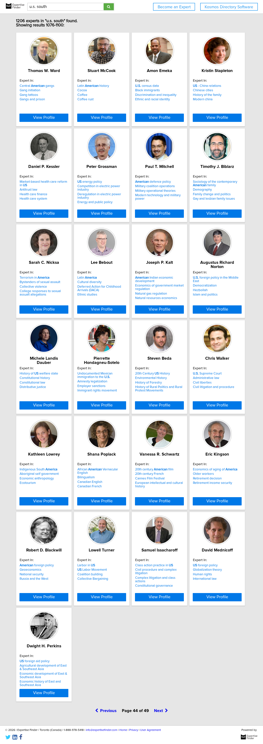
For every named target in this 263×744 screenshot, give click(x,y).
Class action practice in (154, 565)
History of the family (207, 95)
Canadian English (89, 482)
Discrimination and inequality (155, 95)
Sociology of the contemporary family (215, 183)
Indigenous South (38, 469)
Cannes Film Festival (150, 478)
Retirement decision (207, 478)
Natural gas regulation (151, 293)
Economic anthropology (37, 478)
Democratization (205, 285)
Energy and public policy (94, 202)
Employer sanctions (91, 386)
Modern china (203, 99)
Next (158, 711)
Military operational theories (155, 191)
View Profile (44, 118)
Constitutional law (32, 382)
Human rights (202, 574)
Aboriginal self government (39, 474)
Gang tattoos (29, 95)
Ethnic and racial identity (152, 99)
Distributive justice (33, 387)
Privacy (133, 730)
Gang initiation (30, 90)
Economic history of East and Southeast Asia (40, 683)
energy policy (89, 181)
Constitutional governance (154, 585)
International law (205, 579)
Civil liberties (202, 382)
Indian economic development (154, 279)
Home (123, 730)
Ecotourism (28, 483)
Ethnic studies (87, 294)
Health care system (33, 198)
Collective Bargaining (92, 579)
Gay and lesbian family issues (214, 198)
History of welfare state (39, 373)
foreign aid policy (34, 661)
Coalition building (90, 574)
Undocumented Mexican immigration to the (94, 375)
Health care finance (33, 194)
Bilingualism (86, 477)
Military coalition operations (155, 186)
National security (32, 574)
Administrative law (206, 378)
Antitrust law (28, 189)
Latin (87, 277)
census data (147, 86)
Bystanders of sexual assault (40, 282)
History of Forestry (148, 382)
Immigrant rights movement (97, 390)
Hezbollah (200, 290)
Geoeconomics (30, 569)
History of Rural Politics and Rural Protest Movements (158, 388)
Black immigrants (147, 90)
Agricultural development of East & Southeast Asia (43, 667)
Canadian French (89, 486)
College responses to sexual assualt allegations (40, 292)
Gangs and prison (32, 99)
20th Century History (152, 373)
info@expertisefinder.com (101, 730)
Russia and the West (34, 579)
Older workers (203, 474)
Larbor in (86, 565)
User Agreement (150, 730)
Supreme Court (207, 373)
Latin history (93, 86)
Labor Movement (92, 569)
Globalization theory (207, 569)
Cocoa (82, 90)
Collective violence (33, 286)
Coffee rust (85, 99)
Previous (108, 711)
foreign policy (37, 565)
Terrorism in (34, 277)
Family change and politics (212, 194)
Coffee (82, 95)
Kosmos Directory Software (229, 7)
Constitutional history (35, 378)
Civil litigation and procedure (213, 387)
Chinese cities (203, 90)
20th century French (149, 474)
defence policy (153, 181)
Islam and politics (205, 294)
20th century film (154, 469)
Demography (202, 189)
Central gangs (37, 86)
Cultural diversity (89, 282)
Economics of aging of (215, 469)
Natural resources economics (156, 298)
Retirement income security (212, 483)
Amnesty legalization (92, 381)
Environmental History (151, 378)
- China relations (207, 86)
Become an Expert (174, 7)
